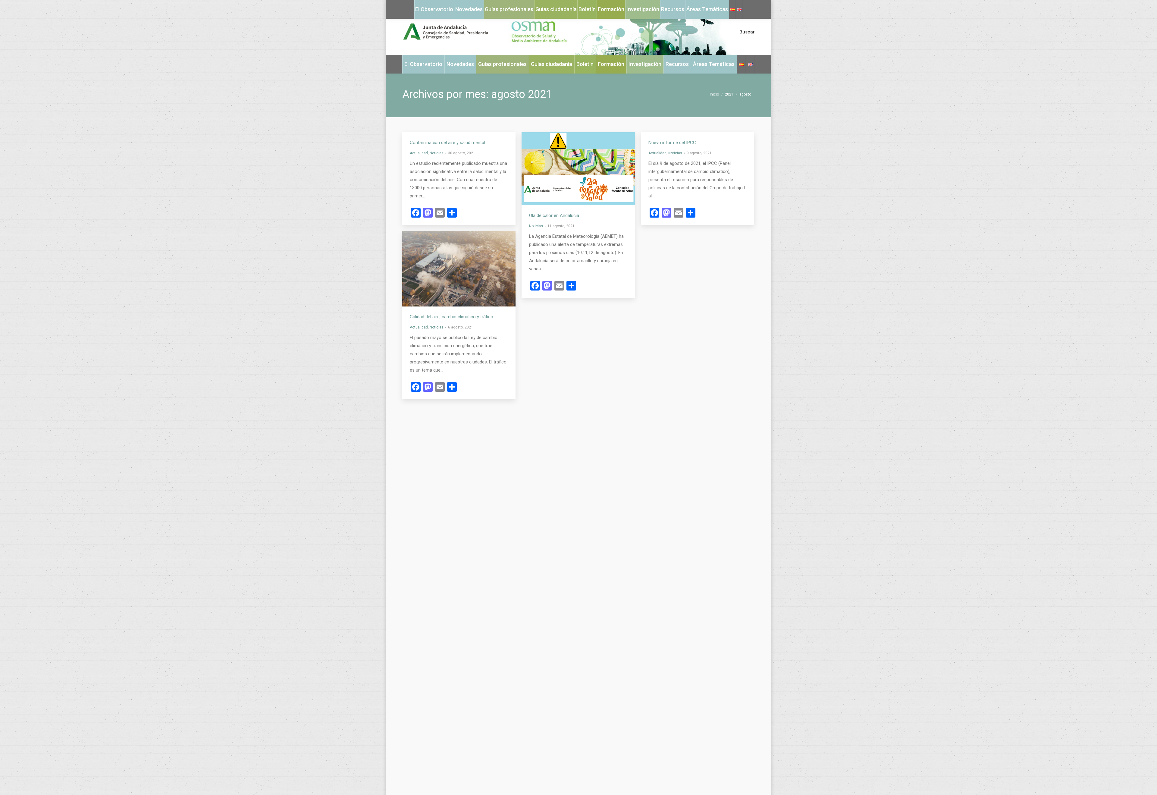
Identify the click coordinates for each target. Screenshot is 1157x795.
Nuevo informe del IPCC (672, 142)
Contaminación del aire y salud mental (447, 142)
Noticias (437, 153)
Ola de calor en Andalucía (554, 215)
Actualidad (419, 153)
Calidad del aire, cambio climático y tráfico (451, 316)
